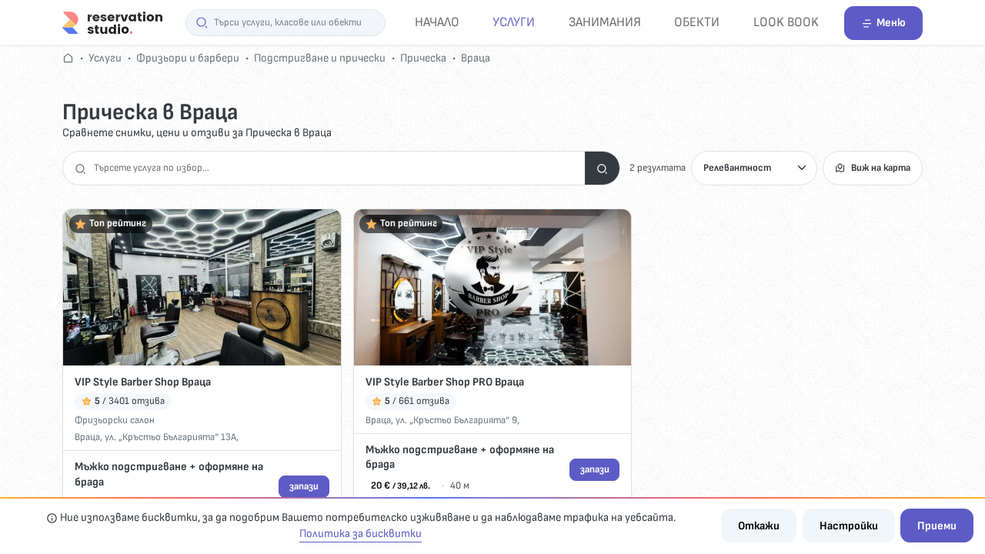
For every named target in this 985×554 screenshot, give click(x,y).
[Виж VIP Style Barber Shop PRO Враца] (493, 287)
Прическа (423, 58)
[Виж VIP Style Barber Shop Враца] (202, 287)
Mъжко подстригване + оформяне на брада (169, 474)
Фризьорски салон (115, 420)
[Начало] (112, 22)
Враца (475, 58)
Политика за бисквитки (360, 533)
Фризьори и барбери (187, 58)
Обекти (697, 22)
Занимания (605, 22)
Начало (437, 22)
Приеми (937, 526)
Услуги (513, 22)
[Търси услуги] (602, 168)
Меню (891, 22)
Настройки (849, 526)
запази (304, 486)
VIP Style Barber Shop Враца (143, 382)
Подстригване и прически (320, 58)
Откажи (759, 526)
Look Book (786, 22)
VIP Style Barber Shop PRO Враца (445, 382)
